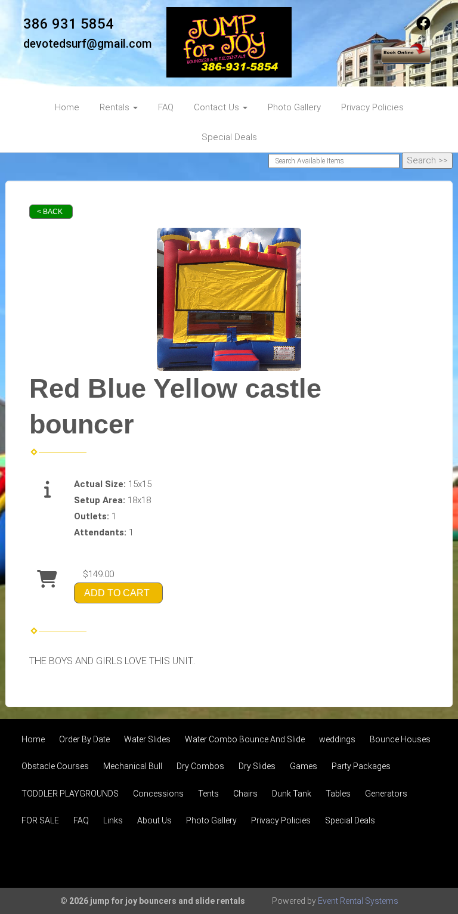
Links (113, 820)
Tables (338, 793)
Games (303, 766)
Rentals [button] (116, 107)
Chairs (245, 793)
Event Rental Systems (358, 901)
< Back (50, 211)
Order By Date (84, 739)
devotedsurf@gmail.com (87, 44)
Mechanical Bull (132, 766)
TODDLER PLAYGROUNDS (70, 793)
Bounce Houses (400, 739)
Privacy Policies (372, 107)
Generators (386, 793)
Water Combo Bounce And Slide (245, 739)
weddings (337, 739)
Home (67, 107)
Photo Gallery (294, 107)
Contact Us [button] (218, 107)
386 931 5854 (68, 24)
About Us (154, 820)
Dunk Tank (291, 793)
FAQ (166, 107)
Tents (208, 793)
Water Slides (147, 739)
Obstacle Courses (55, 766)
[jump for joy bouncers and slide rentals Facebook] (423, 27)
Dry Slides (257, 766)
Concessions (158, 793)
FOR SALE (40, 820)
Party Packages (361, 766)
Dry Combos (200, 766)
